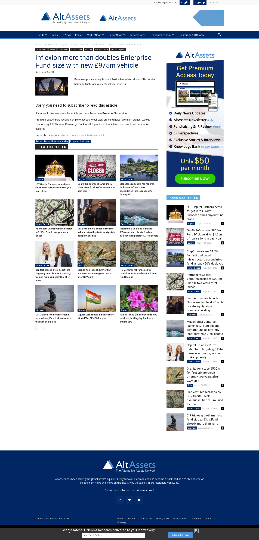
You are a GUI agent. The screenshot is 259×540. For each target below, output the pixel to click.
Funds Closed (76, 49)
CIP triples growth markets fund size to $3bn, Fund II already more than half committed (53, 318)
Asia (80, 265)
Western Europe (101, 49)
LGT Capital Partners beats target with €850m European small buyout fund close (53, 187)
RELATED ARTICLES (52, 147)
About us (131, 518)
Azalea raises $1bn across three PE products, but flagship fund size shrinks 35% (138, 318)
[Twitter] (129, 500)
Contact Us (210, 518)
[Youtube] (139, 500)
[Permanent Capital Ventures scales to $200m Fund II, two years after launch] (54, 212)
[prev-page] (37, 329)
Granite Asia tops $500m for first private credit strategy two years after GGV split (95, 273)
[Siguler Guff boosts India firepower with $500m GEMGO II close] (97, 298)
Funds (41, 34)
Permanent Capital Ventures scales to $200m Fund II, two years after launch (53, 232)
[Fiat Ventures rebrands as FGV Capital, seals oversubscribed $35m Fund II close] (139, 254)
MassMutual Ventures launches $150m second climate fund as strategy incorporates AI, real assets (139, 232)
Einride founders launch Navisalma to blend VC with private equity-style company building (96, 232)
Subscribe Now (180, 535)
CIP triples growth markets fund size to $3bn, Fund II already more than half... (204, 419)
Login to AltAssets (80, 141)
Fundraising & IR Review (191, 34)
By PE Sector (51, 44)
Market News (94, 34)
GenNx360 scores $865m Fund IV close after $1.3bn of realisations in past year (96, 187)
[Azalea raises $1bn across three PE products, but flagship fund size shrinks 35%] (139, 298)
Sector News (115, 34)
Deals (55, 34)
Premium (88, 49)
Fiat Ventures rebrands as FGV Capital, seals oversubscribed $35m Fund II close (138, 273)
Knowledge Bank (162, 34)
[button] (219, 35)
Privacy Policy (162, 518)
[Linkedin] (120, 500)
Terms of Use (146, 518)
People (79, 34)
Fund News (63, 49)
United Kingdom (118, 49)
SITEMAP (214, 2)
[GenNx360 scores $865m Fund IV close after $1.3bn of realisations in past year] (97, 168)
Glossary (121, 522)
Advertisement (180, 518)
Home (38, 44)
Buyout (63, 44)
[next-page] (43, 329)
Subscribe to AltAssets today (52, 141)
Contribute (196, 518)
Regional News (138, 34)
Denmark (83, 224)
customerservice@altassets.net (85, 135)
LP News (66, 34)
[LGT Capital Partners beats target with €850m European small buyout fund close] (54, 168)
